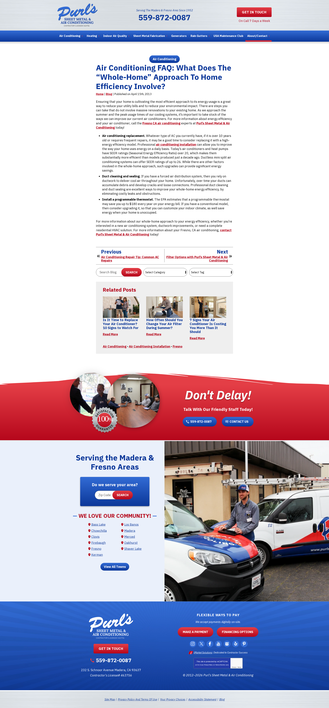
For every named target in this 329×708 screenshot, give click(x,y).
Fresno (177, 346)
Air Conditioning (164, 59)
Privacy (234, 667)
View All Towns (115, 567)
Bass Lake (98, 524)
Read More (110, 334)
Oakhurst (131, 543)
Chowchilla (99, 531)
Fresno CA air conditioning (161, 123)
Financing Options (237, 632)
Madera (129, 531)
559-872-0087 (164, 17)
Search (131, 272)
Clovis (95, 537)
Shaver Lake (133, 549)
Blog (109, 94)
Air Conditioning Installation (149, 346)
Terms (239, 667)
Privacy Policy (208, 664)
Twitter (201, 644)
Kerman (97, 555)
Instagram (192, 644)
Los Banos (131, 524)
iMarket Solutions (203, 652)
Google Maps (227, 644)
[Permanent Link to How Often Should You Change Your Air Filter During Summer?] (164, 307)
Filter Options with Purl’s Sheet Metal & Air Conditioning (197, 258)
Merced (129, 537)
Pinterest (244, 644)
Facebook (209, 644)
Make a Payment (195, 632)
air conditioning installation (176, 145)
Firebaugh (98, 543)
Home (100, 94)
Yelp (235, 644)
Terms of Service (220, 664)
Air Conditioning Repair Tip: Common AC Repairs (130, 258)
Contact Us (239, 422)
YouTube (218, 644)
